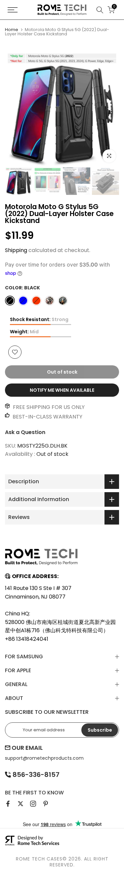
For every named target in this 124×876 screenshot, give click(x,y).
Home (11, 29)
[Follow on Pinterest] (46, 804)
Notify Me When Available (62, 390)
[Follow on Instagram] (33, 804)
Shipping (16, 250)
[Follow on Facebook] (8, 804)
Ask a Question (25, 432)
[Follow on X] (20, 804)
